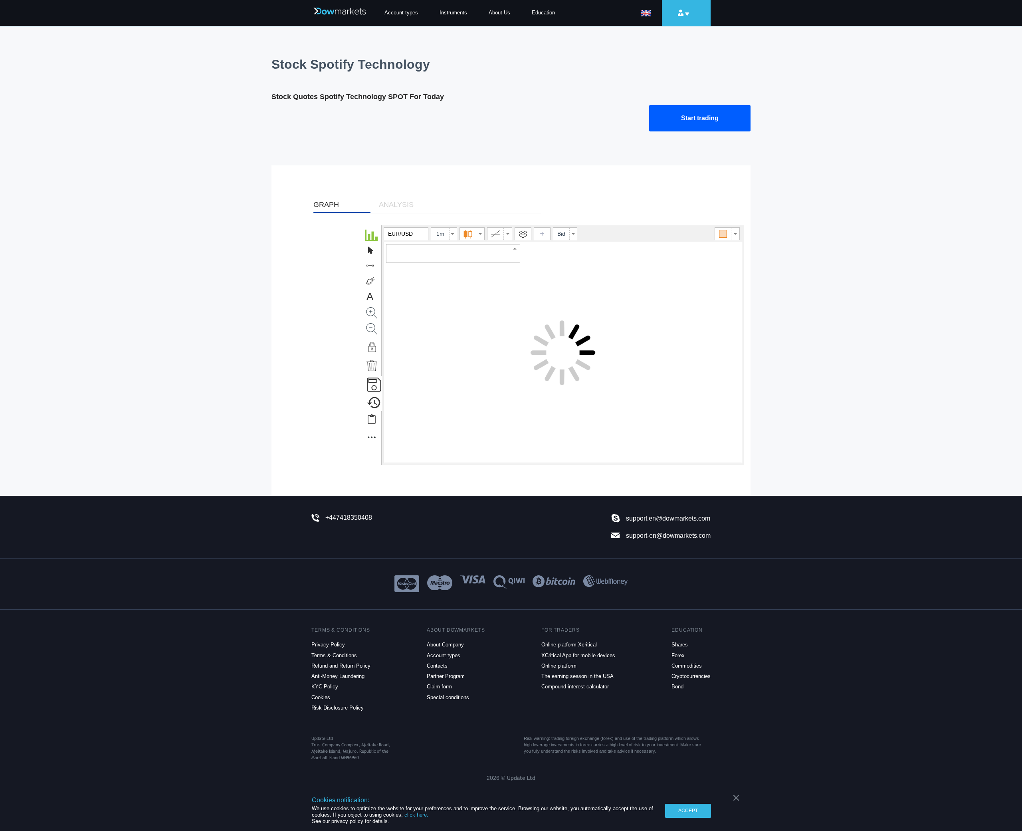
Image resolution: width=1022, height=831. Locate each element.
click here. (416, 815)
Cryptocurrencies (691, 676)
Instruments (453, 13)
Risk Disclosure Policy (337, 708)
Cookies (320, 697)
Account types (401, 13)
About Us (499, 13)
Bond (677, 687)
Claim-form (439, 687)
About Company (445, 645)
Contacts (437, 666)
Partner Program (446, 676)
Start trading (700, 118)
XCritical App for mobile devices (578, 655)
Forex (678, 655)
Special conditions (448, 697)
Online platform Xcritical (569, 645)
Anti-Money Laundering (337, 676)
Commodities (686, 666)
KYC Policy (324, 687)
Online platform (558, 666)
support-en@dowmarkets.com (668, 535)
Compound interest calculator (575, 687)
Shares (679, 645)
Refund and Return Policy (340, 666)
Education (543, 13)
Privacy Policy (328, 645)
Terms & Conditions (334, 655)
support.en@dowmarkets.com (668, 518)
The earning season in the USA (577, 676)
